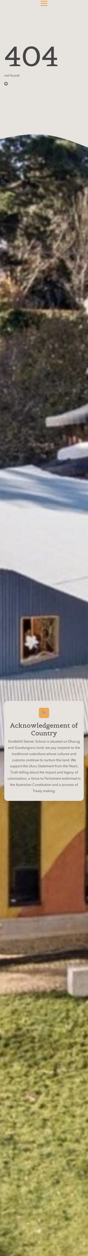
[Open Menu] (44, 3)
